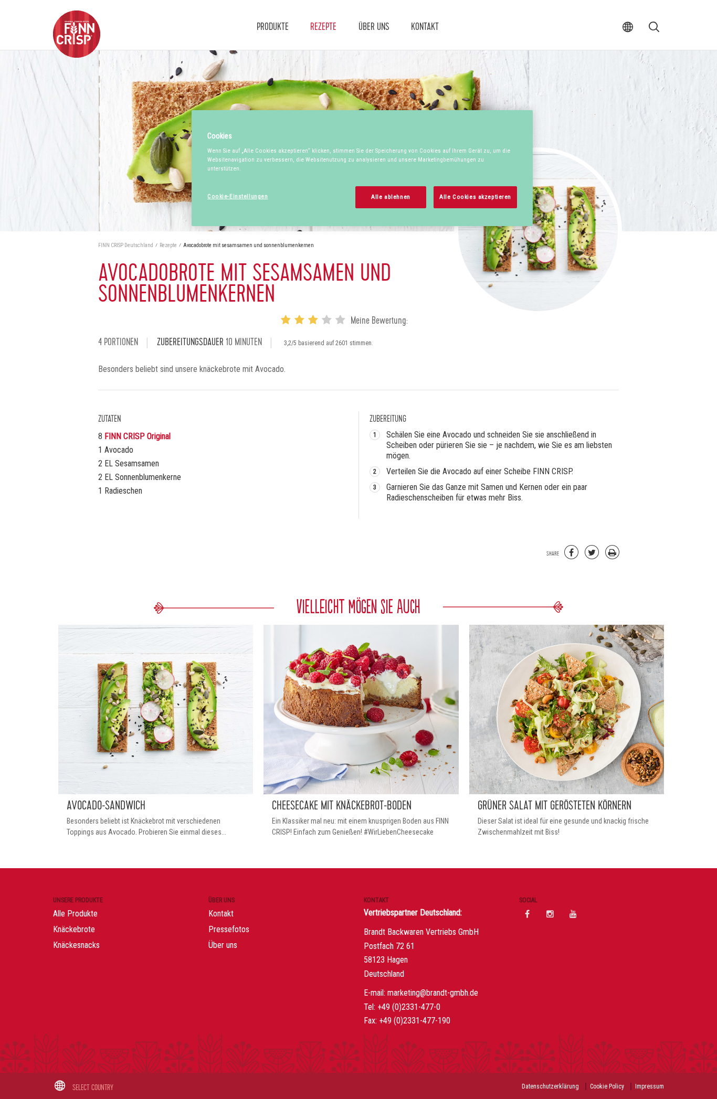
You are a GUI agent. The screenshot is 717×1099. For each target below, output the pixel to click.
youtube (573, 914)
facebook (527, 914)
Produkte (273, 27)
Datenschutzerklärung (550, 1086)
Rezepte (323, 27)
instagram (550, 914)
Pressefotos (228, 929)
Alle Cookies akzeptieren (475, 196)
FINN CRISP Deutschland (126, 245)
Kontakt (425, 27)
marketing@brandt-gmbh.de (432, 993)
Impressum (649, 1086)
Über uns (373, 27)
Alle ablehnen (390, 196)
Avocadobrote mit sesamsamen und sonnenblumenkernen (248, 245)
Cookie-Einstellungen (237, 196)
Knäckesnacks (76, 945)
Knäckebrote (74, 929)
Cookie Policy (607, 1086)
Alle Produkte (75, 914)
